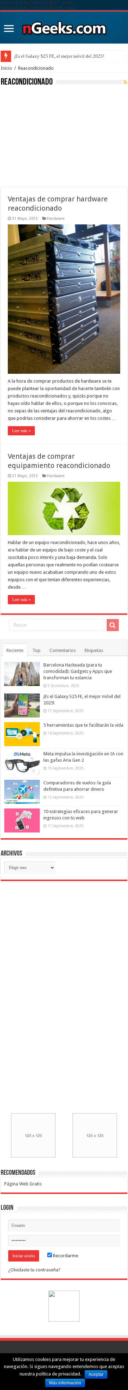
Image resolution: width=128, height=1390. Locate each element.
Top (36, 650)
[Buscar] (113, 625)
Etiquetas (94, 650)
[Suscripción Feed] (125, 82)
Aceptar (96, 1374)
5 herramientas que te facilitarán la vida (83, 725)
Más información (65, 1382)
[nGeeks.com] (64, 26)
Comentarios (62, 650)
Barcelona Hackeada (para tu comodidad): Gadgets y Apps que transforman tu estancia (77, 671)
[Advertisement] (54, 136)
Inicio (6, 68)
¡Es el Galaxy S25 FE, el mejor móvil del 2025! (59, 56)
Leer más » (21, 430)
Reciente (14, 650)
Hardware (55, 218)
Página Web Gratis (23, 1183)
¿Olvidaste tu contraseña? (34, 1269)
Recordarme (65, 1255)
